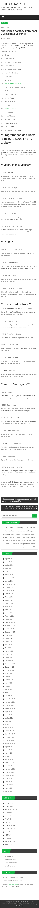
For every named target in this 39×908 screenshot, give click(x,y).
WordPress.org (10, 866)
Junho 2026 (9, 565)
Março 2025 (9, 613)
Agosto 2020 (9, 778)
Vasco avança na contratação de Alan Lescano (20, 528)
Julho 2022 (8, 715)
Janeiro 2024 (9, 657)
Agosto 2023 (9, 673)
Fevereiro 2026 (9, 578)
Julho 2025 (8, 600)
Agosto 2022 (9, 711)
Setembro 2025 (10, 594)
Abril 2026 (8, 571)
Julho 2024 (8, 638)
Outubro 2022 (9, 705)
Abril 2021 (8, 756)
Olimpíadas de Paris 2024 (13, 84)
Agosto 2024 (9, 635)
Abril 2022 (8, 724)
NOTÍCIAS (8, 835)
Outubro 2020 (9, 772)
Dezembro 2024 (10, 622)
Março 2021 (9, 759)
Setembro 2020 (10, 775)
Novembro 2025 (10, 587)
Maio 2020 (8, 788)
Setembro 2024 (10, 632)
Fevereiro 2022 (9, 731)
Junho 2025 (9, 603)
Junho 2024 (9, 641)
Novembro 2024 (10, 625)
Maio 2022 (8, 721)
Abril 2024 (8, 648)
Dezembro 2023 (10, 660)
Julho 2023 (8, 676)
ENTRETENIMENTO (11, 809)
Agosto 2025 (9, 597)
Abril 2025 (8, 610)
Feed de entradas (10, 859)
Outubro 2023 (9, 667)
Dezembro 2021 (10, 734)
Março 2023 (9, 689)
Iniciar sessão (9, 856)
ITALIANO (8, 819)
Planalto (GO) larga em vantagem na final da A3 (20, 544)
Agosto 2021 (9, 747)
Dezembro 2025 (10, 584)
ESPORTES (5, 22)
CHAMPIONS (9, 806)
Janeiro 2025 (9, 619)
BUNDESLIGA (9, 803)
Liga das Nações (10, 825)
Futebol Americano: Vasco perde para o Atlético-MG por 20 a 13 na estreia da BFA (19, 500)
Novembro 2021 (10, 737)
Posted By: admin (7, 38)
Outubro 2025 (9, 590)
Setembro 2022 (10, 708)
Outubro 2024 (9, 629)
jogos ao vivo (13, 884)
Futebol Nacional (10, 816)
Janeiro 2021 (9, 766)
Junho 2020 (9, 785)
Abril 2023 (8, 686)
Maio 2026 (8, 568)
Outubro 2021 (9, 740)
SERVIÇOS (8, 844)
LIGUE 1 (7, 832)
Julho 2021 (8, 750)
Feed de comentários (11, 863)
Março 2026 (9, 574)
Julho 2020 (8, 782)
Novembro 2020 (10, 769)
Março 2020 (9, 791)
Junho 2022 (9, 718)
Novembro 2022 (10, 702)
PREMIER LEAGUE (10, 841)
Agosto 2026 (9, 559)
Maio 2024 (8, 645)
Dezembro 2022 (10, 699)
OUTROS (8, 838)
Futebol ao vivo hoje (11, 109)
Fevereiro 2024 (9, 654)
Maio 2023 (8, 683)
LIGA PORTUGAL (10, 828)
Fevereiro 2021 (9, 762)
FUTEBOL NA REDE (13, 4)
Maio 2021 (8, 753)
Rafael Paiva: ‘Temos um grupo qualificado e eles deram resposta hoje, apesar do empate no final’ (21, 507)
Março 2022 (9, 727)
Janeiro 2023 (9, 696)
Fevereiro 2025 (9, 616)
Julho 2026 (8, 562)
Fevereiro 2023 (9, 692)
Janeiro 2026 (9, 581)
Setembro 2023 (10, 670)
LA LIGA (7, 822)
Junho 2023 (9, 680)
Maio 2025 (8, 606)
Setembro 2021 (10, 743)
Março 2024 (9, 651)
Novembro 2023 (10, 664)
